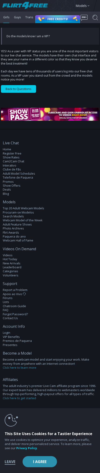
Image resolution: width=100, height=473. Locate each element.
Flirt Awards (11, 233)
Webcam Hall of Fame (18, 240)
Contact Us (10, 318)
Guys (17, 17)
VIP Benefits (11, 337)
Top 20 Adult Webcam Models (23, 208)
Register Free (12, 153)
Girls (6, 17)
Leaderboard (12, 267)
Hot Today (10, 259)
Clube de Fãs (12, 169)
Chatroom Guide (14, 306)
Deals (7, 190)
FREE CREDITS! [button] (57, 19)
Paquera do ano (14, 236)
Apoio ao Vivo (13, 294)
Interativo (9, 165)
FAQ (5, 310)
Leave (10, 461)
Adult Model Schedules (19, 174)
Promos (8, 182)
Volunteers (10, 275)
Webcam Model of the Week (23, 220)
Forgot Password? (15, 314)
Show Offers (11, 186)
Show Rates (11, 157)
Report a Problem (15, 290)
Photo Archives (13, 228)
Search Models (13, 216)
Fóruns (8, 298)
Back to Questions (18, 89)
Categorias (10, 271)
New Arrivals (11, 263)
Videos (8, 255)
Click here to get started (19, 398)
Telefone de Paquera (18, 177)
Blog (6, 194)
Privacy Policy (26, 448)
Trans (29, 17)
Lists (6, 302)
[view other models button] (27, 6)
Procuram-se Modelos (18, 212)
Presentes (10, 345)
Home (7, 149)
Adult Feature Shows (17, 224)
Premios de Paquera (17, 341)
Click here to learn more (19, 367)
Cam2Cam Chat (13, 161)
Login (6, 333)
